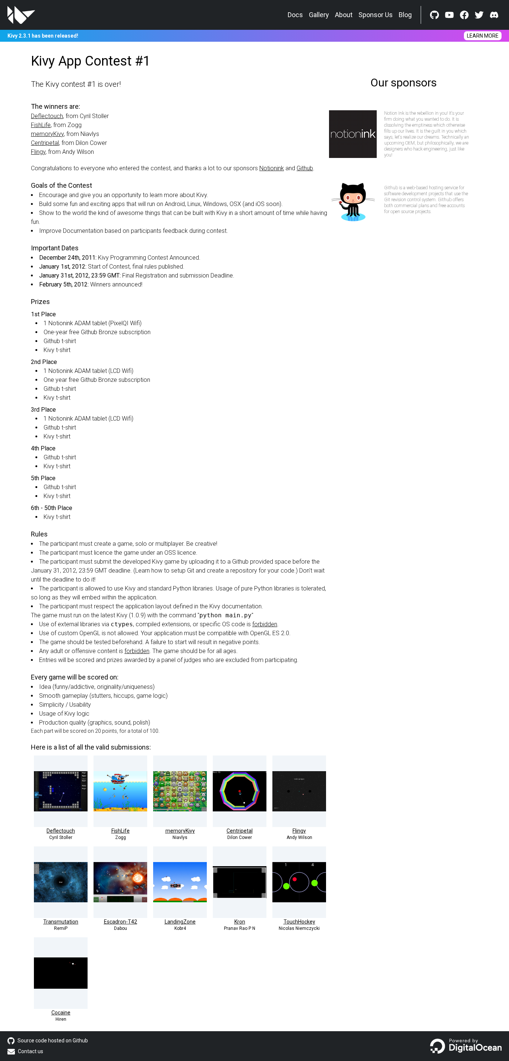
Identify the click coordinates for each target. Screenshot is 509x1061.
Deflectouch (47, 116)
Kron (239, 922)
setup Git (182, 570)
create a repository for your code (250, 570)
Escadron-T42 (120, 922)
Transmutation (60, 922)
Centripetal (45, 142)
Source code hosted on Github (53, 1040)
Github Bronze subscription (116, 332)
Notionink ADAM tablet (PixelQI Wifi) (95, 323)
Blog (405, 15)
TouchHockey (299, 922)
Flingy (38, 151)
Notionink (271, 168)
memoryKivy (47, 133)
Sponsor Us (375, 15)
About (343, 15)
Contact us (30, 1051)
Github (305, 168)
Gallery (319, 15)
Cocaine (60, 1013)
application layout (148, 606)
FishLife (41, 125)
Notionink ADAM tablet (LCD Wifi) (90, 370)
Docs (295, 15)
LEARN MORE (483, 36)
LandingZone (180, 922)
